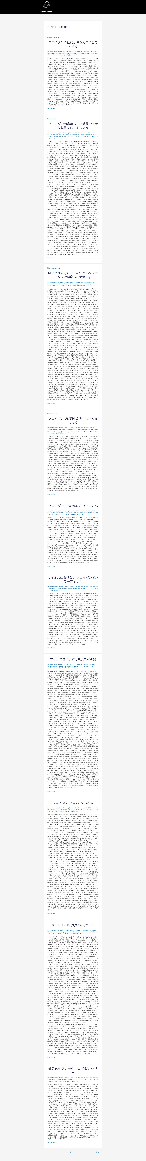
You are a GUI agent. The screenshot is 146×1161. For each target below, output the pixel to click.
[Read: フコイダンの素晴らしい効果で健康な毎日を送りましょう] (52, 119)
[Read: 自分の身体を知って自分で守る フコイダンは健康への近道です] (53, 268)
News (91, 511)
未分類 (63, 55)
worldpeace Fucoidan (78, 53)
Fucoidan (71, 51)
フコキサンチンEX (56, 55)
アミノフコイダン (60, 431)
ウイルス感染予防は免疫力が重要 (73, 659)
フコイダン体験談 (57, 933)
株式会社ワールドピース (72, 55)
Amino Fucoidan (63, 51)
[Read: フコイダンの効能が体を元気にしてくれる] (54, 37)
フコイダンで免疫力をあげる (73, 802)
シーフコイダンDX (68, 136)
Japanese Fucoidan (52, 284)
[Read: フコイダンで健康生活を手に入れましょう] (52, 413)
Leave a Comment (52, 51)
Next (98, 1152)
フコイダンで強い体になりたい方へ (73, 505)
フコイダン (77, 136)
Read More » (51, 108)
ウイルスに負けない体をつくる (73, 925)
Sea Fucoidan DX (66, 53)
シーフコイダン (58, 136)
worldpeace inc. (89, 53)
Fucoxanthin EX (85, 51)
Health (92, 282)
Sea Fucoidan (57, 53)
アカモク (52, 431)
